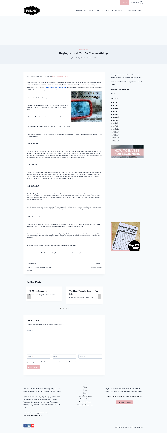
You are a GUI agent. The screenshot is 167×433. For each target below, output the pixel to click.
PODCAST (105, 10)
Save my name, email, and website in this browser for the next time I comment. (52, 362)
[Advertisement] (83, 30)
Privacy (109, 396)
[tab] (60, 308)
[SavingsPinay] (31, 10)
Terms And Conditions (85, 405)
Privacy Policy (85, 399)
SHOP (124, 2)
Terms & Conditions (118, 396)
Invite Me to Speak (85, 396)
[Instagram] (29, 425)
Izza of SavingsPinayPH (78, 58)
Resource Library (85, 402)
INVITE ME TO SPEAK (134, 10)
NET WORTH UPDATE (92, 10)
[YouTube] (32, 425)
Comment (31, 330)
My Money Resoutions (38, 291)
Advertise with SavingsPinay (134, 396)
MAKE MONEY (83, 49)
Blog (85, 390)
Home (85, 393)
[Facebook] (25, 425)
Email (56, 356)
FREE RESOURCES (117, 10)
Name (30, 356)
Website (82, 356)
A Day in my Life (96, 265)
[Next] (99, 296)
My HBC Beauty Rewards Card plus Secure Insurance (41, 267)
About (85, 387)
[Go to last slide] (29, 296)
